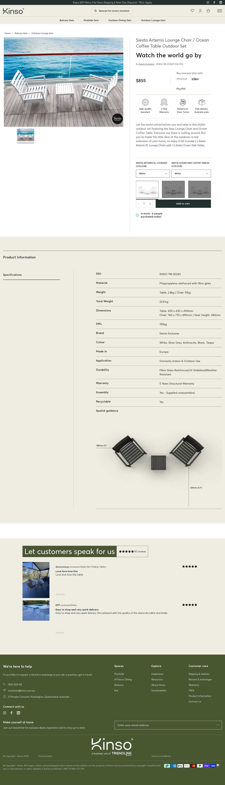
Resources (157, 679)
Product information (200, 695)
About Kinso (158, 684)
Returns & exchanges (200, 679)
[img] (126, 551)
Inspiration (157, 673)
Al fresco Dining (123, 679)
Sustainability (159, 690)
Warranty (194, 684)
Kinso (20, 756)
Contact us (195, 701)
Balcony (119, 684)
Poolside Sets (91, 20)
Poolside (119, 673)
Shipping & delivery (199, 673)
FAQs (192, 690)
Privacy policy (45, 756)
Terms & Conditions (161, 756)
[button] (109, 643)
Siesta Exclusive (146, 64)
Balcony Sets (67, 20)
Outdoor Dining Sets (119, 20)
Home (8, 33)
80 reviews (140, 551)
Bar (116, 690)
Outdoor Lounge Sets (153, 20)
